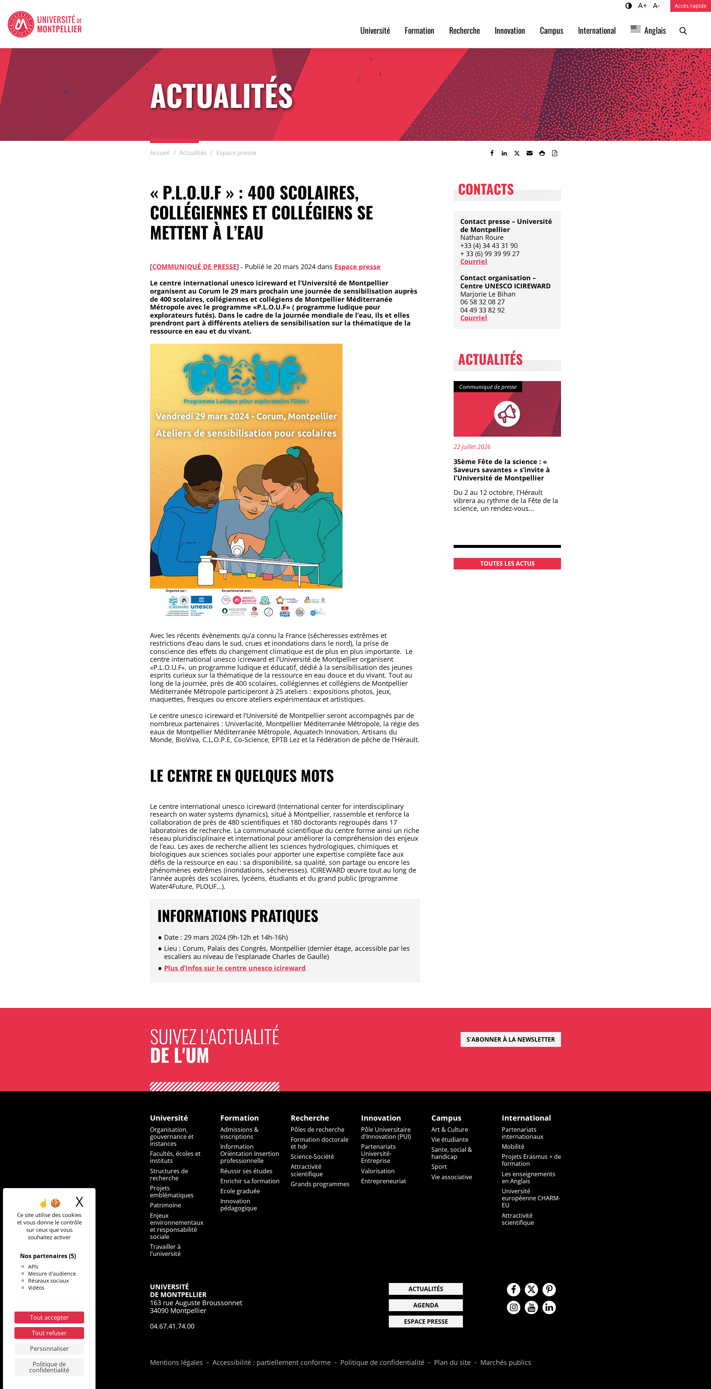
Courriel (473, 261)
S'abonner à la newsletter (511, 1039)
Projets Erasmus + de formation (531, 1160)
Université (375, 30)
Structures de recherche (169, 1174)
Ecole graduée (240, 1191)
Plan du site (452, 1363)
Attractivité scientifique (307, 1170)
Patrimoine (165, 1205)
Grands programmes (320, 1184)
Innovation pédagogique (238, 1204)
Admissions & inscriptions (239, 1133)
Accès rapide (691, 5)
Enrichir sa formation (250, 1181)
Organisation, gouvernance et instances (172, 1136)
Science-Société (312, 1156)
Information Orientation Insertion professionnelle (249, 1153)
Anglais (655, 30)
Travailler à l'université (165, 1250)
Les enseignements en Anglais (528, 1177)
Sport (439, 1167)
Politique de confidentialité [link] (49, 1367)
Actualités (425, 1289)
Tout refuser (49, 1333)
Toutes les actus (507, 563)
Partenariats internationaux (522, 1133)
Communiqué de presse (194, 266)
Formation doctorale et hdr (319, 1143)
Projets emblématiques (172, 1191)
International (597, 30)
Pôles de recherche (317, 1129)
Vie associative (451, 1177)
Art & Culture (449, 1129)
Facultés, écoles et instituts (175, 1157)
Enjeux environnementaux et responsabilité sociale (176, 1226)
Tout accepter (49, 1317)
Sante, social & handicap (451, 1153)
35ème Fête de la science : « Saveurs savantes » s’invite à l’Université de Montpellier (502, 469)
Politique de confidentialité (382, 1363)
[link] (491, 153)
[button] (529, 153)
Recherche (464, 30)
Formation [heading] (239, 1118)
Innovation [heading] (381, 1118)
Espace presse (357, 266)
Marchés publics (505, 1363)
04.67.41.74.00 (172, 1326)
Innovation (510, 30)
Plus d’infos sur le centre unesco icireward (235, 967)
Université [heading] (169, 1118)
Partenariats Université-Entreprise (378, 1153)
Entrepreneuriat (383, 1181)
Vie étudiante (449, 1139)
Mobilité (513, 1146)
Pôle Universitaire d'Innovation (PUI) (386, 1133)
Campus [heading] (446, 1118)
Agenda (425, 1305)
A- (657, 5)
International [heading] (526, 1118)
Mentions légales (176, 1363)
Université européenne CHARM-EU (531, 1198)
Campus (551, 30)
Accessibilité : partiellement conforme (272, 1363)
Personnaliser (49, 1349)
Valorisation (378, 1171)
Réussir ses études (246, 1171)
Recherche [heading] (310, 1118)
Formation (419, 30)
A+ (643, 5)
